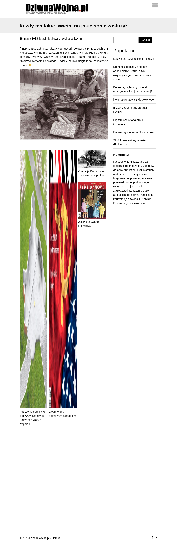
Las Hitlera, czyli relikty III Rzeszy (133, 58)
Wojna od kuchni (72, 38)
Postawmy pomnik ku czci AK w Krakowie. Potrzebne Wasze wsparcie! (33, 418)
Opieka (56, 538)
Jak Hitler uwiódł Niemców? (88, 223)
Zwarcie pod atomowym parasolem (62, 413)
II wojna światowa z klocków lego (133, 99)
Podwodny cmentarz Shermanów (133, 132)
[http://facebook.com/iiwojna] (152, 537)
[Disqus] (64, 481)
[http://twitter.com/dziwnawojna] (156, 537)
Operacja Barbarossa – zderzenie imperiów (91, 173)
